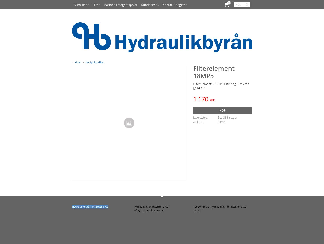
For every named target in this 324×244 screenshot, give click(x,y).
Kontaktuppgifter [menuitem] (175, 5)
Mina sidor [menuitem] (81, 5)
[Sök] (247, 5)
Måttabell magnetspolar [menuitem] (120, 5)
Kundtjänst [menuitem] (149, 5)
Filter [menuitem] (96, 5)
